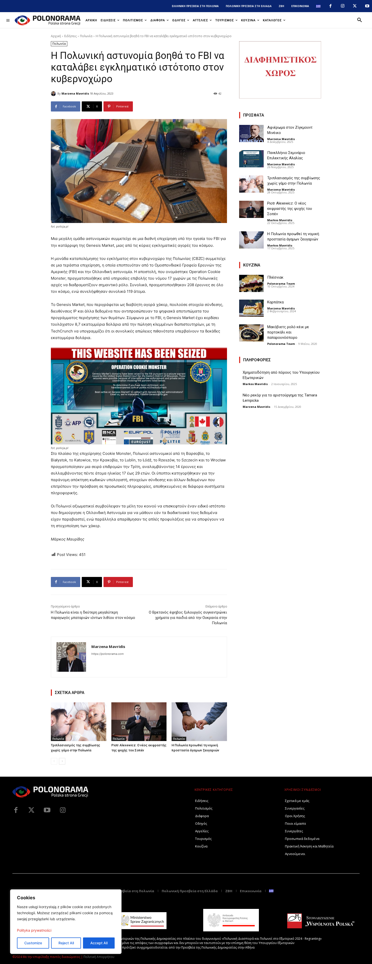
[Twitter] (31, 810)
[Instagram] (342, 6)
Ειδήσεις (70, 36)
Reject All (66, 943)
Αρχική (56, 36)
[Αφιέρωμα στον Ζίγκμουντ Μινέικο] (251, 133)
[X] (355, 6)
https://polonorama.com (107, 654)
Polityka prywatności (34, 930)
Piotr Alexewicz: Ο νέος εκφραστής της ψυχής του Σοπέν (289, 208)
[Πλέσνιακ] (251, 283)
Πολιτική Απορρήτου (99, 957)
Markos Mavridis (279, 220)
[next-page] (62, 761)
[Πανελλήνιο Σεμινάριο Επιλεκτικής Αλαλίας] (251, 158)
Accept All (99, 943)
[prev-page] (54, 761)
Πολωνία (86, 36)
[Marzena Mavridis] (54, 93)
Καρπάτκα (275, 302)
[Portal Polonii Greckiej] (47, 20)
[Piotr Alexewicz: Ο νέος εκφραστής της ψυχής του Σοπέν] (139, 721)
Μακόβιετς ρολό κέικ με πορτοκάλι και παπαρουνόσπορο (288, 332)
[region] (65, 921)
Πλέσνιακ (275, 277)
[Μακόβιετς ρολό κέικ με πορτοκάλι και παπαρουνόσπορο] (251, 333)
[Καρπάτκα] (251, 308)
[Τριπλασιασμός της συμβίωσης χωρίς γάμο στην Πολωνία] (78, 721)
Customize (33, 943)
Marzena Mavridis (75, 93)
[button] (360, 20)
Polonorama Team (281, 283)
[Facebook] (330, 6)
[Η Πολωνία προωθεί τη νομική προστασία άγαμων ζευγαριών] (199, 721)
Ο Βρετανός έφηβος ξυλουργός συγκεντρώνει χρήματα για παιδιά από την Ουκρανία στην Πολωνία (188, 617)
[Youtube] (367, 6)
